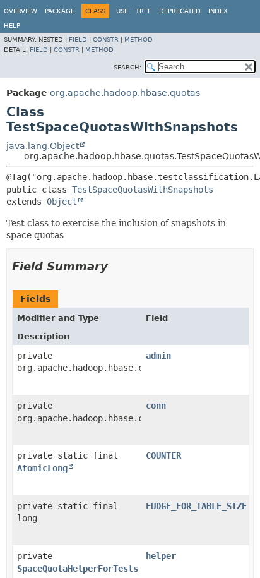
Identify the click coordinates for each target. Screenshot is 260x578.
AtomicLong (42, 468)
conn (156, 405)
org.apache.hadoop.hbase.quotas (125, 93)
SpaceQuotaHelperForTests (77, 568)
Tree (143, 11)
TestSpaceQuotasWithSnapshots (142, 189)
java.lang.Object (42, 146)
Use (122, 11)
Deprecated (180, 11)
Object (62, 201)
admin (158, 356)
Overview (20, 11)
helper (161, 556)
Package (59, 11)
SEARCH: (127, 67)
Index (218, 11)
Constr (106, 39)
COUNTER (163, 455)
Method (138, 39)
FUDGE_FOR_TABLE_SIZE (196, 506)
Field (78, 39)
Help (12, 25)
